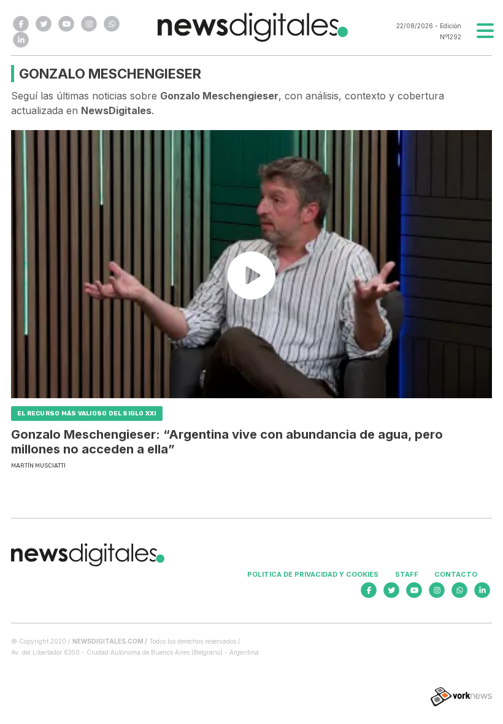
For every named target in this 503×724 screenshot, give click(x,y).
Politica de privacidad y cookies (312, 574)
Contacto (455, 574)
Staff (406, 574)
